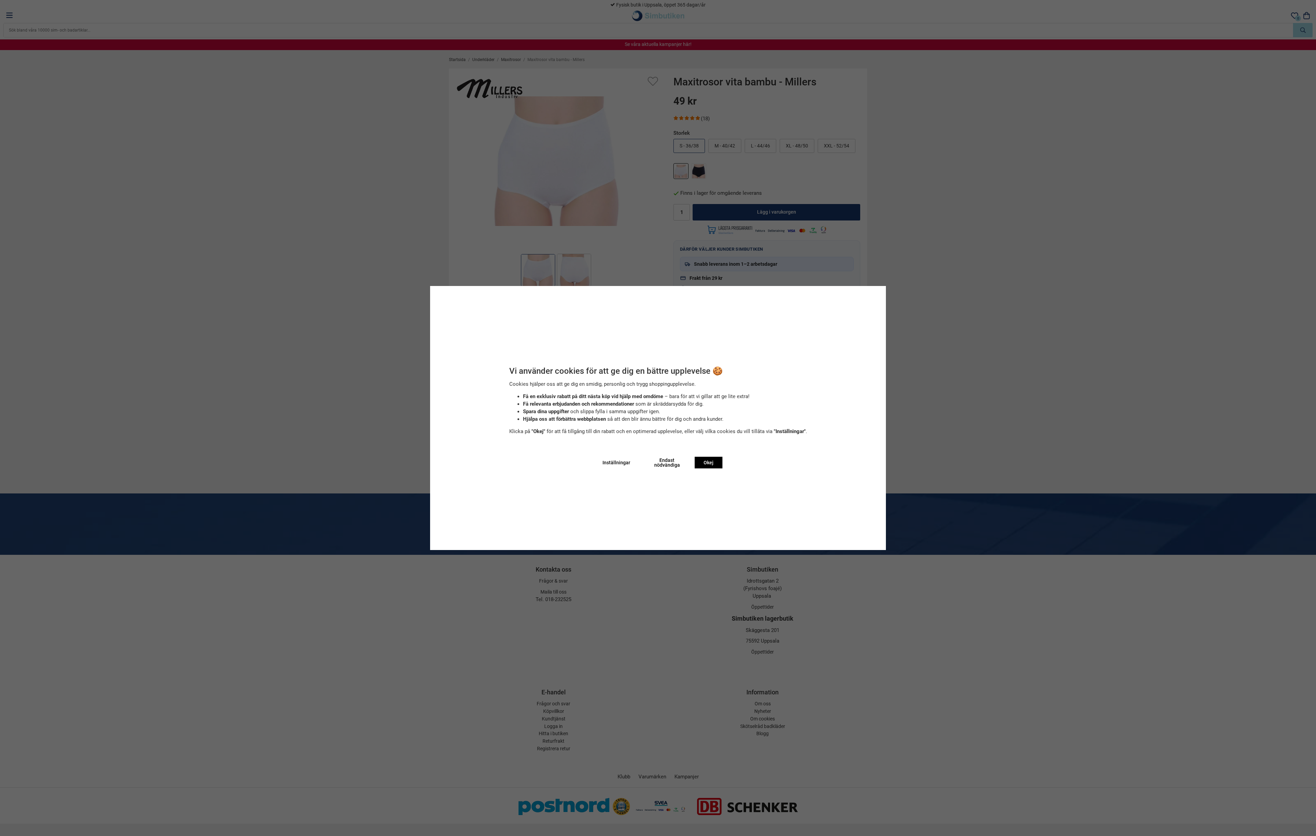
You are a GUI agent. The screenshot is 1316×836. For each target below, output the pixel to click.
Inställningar (616, 462)
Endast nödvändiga (667, 462)
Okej (709, 462)
